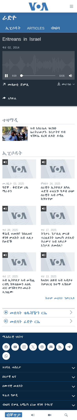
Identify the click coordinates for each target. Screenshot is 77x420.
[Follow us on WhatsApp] (6, 356)
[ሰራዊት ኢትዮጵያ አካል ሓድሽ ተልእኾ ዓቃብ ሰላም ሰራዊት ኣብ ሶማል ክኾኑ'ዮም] (58, 168)
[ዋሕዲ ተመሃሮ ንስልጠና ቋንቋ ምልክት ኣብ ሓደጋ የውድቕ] (19, 215)
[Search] (66, 415)
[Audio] (33, 415)
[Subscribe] (51, 347)
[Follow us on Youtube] (15, 347)
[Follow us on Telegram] (69, 347)
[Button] (9, 99)
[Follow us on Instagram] (24, 347)
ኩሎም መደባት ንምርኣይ (60, 298)
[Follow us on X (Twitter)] (33, 347)
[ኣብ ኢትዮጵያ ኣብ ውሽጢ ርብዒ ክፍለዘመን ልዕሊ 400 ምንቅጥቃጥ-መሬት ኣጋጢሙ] (19, 261)
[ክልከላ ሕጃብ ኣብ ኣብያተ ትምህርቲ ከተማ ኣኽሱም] (58, 261)
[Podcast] (42, 347)
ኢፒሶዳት (13, 28)
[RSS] (60, 347)
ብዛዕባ (55, 28)
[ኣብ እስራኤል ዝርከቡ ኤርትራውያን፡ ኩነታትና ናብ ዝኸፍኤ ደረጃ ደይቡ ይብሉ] (15, 134)
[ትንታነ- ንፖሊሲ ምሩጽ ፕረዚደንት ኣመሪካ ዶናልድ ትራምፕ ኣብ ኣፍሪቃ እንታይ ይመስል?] (58, 215)
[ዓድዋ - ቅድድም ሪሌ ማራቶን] (19, 168)
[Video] (49, 415)
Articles (35, 28)
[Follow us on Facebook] (6, 347)
